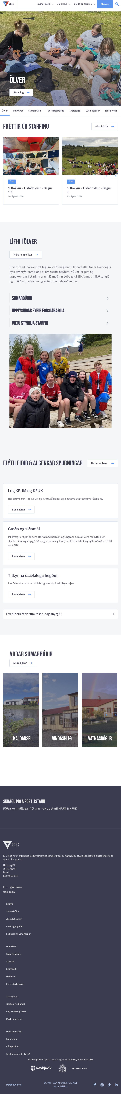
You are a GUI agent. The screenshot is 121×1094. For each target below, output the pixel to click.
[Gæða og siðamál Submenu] (94, 4)
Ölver (5, 110)
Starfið (10, 904)
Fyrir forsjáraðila (55, 110)
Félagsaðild (12, 1046)
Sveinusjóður (93, 110)
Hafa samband (13, 1031)
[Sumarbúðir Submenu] (52, 4)
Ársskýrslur (12, 996)
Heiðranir (11, 976)
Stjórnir (10, 961)
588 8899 (9, 892)
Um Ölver (18, 110)
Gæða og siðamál (83, 4)
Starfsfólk (11, 969)
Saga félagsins (13, 954)
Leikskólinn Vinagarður (18, 934)
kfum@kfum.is (12, 887)
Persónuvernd (14, 1084)
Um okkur (62, 4)
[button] (115, 176)
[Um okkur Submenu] (69, 4)
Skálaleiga (74, 110)
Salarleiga (11, 1039)
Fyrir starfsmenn (15, 984)
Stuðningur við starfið (18, 1054)
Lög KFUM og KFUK (16, 1011)
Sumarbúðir (43, 4)
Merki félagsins (14, 1019)
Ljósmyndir (111, 110)
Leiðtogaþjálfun (14, 926)
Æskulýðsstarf (14, 919)
